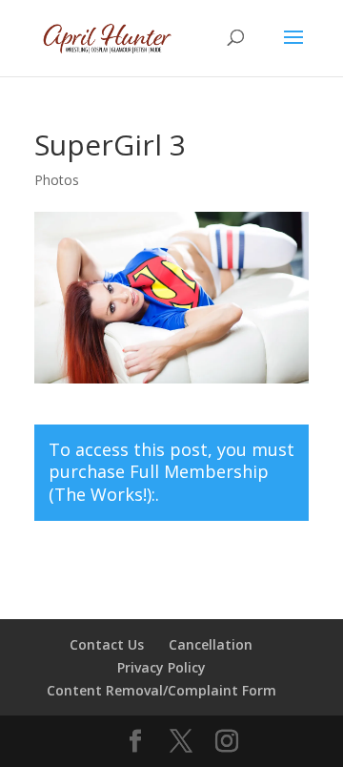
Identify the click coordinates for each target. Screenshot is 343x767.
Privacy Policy (161, 667)
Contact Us (107, 644)
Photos (56, 180)
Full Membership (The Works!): (159, 483)
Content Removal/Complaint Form (161, 690)
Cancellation (210, 644)
